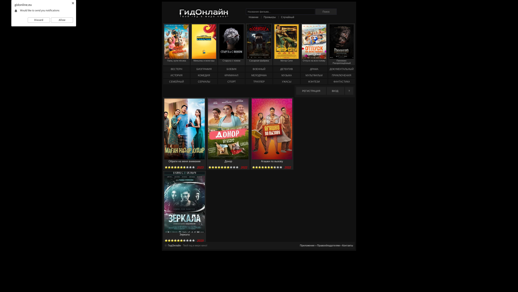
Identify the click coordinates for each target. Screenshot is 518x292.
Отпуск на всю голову (314, 60)
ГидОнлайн (174, 245)
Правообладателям (328, 245)
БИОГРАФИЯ (204, 69)
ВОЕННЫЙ (259, 69)
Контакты (347, 245)
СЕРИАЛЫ (204, 81)
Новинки (253, 17)
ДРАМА (314, 69)
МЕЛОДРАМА (259, 75)
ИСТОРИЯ (177, 75)
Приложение (307, 245)
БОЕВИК (232, 69)
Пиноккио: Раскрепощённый (342, 61)
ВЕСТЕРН (176, 69)
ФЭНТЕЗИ (314, 81)
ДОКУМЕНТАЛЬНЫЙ (342, 69)
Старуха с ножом (231, 60)
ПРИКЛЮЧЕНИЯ (341, 75)
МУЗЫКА (286, 75)
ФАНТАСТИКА (341, 81)
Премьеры (270, 17)
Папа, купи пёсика (176, 60)
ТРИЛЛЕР (259, 81)
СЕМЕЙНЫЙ (176, 81)
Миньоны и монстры (203, 60)
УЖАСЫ (286, 81)
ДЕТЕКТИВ (286, 69)
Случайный (287, 17)
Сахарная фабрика (259, 60)
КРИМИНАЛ (231, 75)
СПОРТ (231, 81)
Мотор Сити (286, 60)
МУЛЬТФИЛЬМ (314, 75)
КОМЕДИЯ (204, 75)
